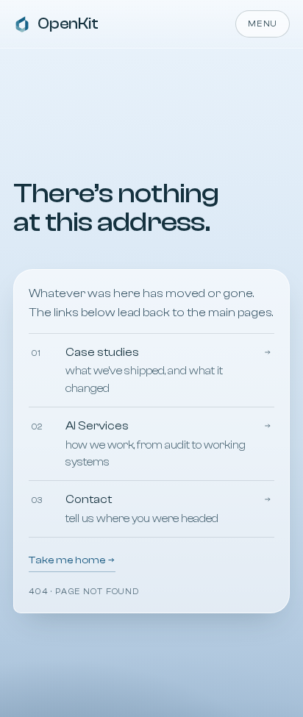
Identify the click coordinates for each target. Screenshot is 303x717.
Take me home (68, 560)
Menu (262, 24)
